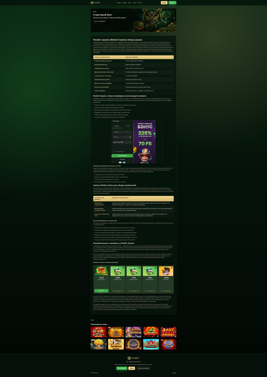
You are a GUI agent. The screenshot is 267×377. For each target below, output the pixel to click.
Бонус (129, 2)
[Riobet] (95, 2)
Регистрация (121, 368)
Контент (140, 2)
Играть (172, 2)
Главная (119, 2)
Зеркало (125, 2)
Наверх (174, 372)
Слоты (134, 2)
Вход (164, 2)
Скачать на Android (143, 368)
